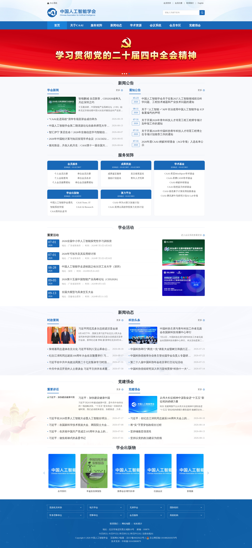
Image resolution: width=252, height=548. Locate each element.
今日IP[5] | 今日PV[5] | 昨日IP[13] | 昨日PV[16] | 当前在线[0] (126, 533)
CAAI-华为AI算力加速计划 (126, 202)
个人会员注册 (61, 173)
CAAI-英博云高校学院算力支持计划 (126, 207)
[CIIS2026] (183, 252)
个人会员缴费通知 (61, 182)
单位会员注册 (84, 173)
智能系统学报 (57, 207)
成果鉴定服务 (114, 173)
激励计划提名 (114, 178)
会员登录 (167, 3)
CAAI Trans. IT (83, 202)
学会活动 (126, 227)
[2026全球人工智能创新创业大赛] (183, 283)
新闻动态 (116, 25)
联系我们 (190, 3)
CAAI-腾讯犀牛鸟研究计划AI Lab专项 (179, 195)
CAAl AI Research (84, 207)
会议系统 (155, 25)
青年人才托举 (137, 178)
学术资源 (136, 25)
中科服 (125, 541)
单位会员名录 (84, 178)
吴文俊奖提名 (137, 173)
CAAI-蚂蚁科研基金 (179, 182)
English (200, 3)
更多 (118, 90)
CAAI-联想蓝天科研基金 (179, 187)
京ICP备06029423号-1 (136, 538)
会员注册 (178, 3)
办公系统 (53, 3)
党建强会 (195, 25)
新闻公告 (126, 83)
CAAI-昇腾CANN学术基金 (179, 178)
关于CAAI (76, 25)
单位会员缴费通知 (84, 182)
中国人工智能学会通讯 (61, 202)
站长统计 (138, 524)
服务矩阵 (96, 25)
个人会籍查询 (61, 178)
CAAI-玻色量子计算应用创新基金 (179, 191)
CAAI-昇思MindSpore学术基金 (179, 173)
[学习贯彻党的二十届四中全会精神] (126, 53)
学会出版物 (126, 447)
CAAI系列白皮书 (58, 211)
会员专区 (175, 25)
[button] (122, 73)
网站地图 (126, 524)
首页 (57, 25)
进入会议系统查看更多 (191, 235)
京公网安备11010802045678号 (163, 538)
